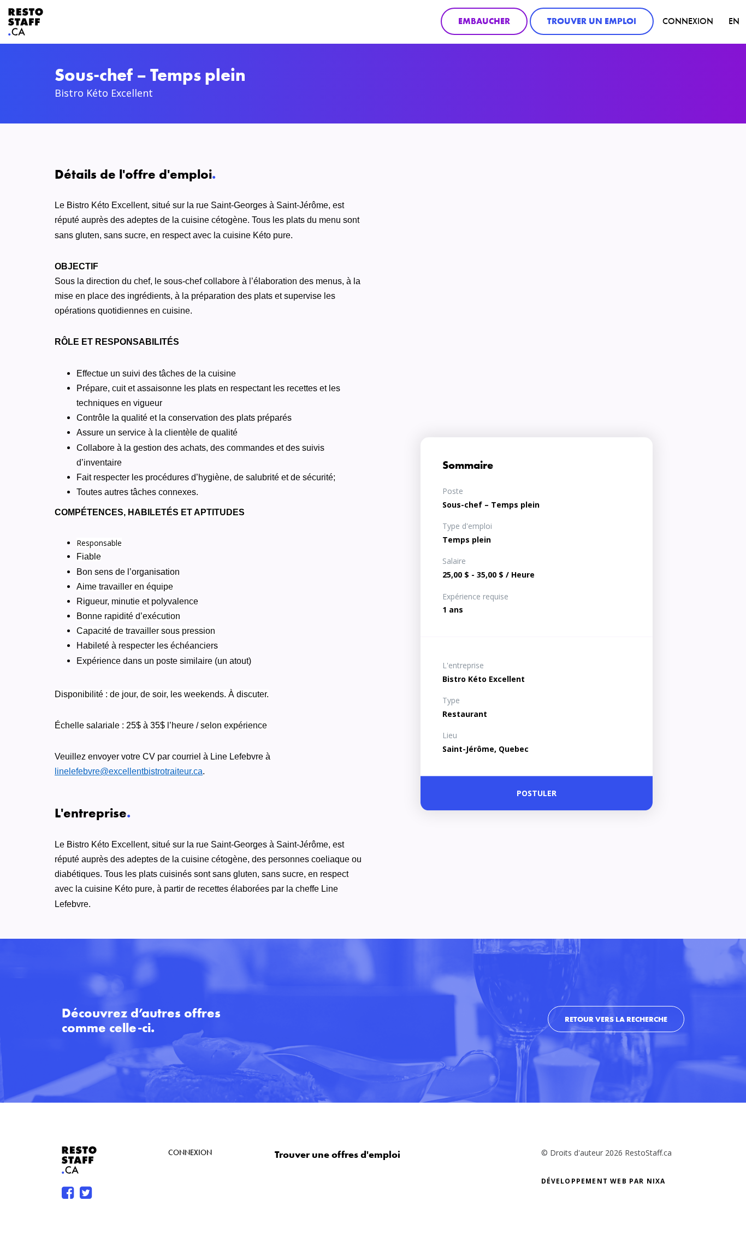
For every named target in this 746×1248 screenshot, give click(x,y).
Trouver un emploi (591, 21)
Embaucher (484, 21)
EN (734, 21)
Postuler (536, 793)
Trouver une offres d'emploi (337, 1154)
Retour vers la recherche (616, 1019)
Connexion (687, 21)
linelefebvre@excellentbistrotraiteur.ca (129, 771)
